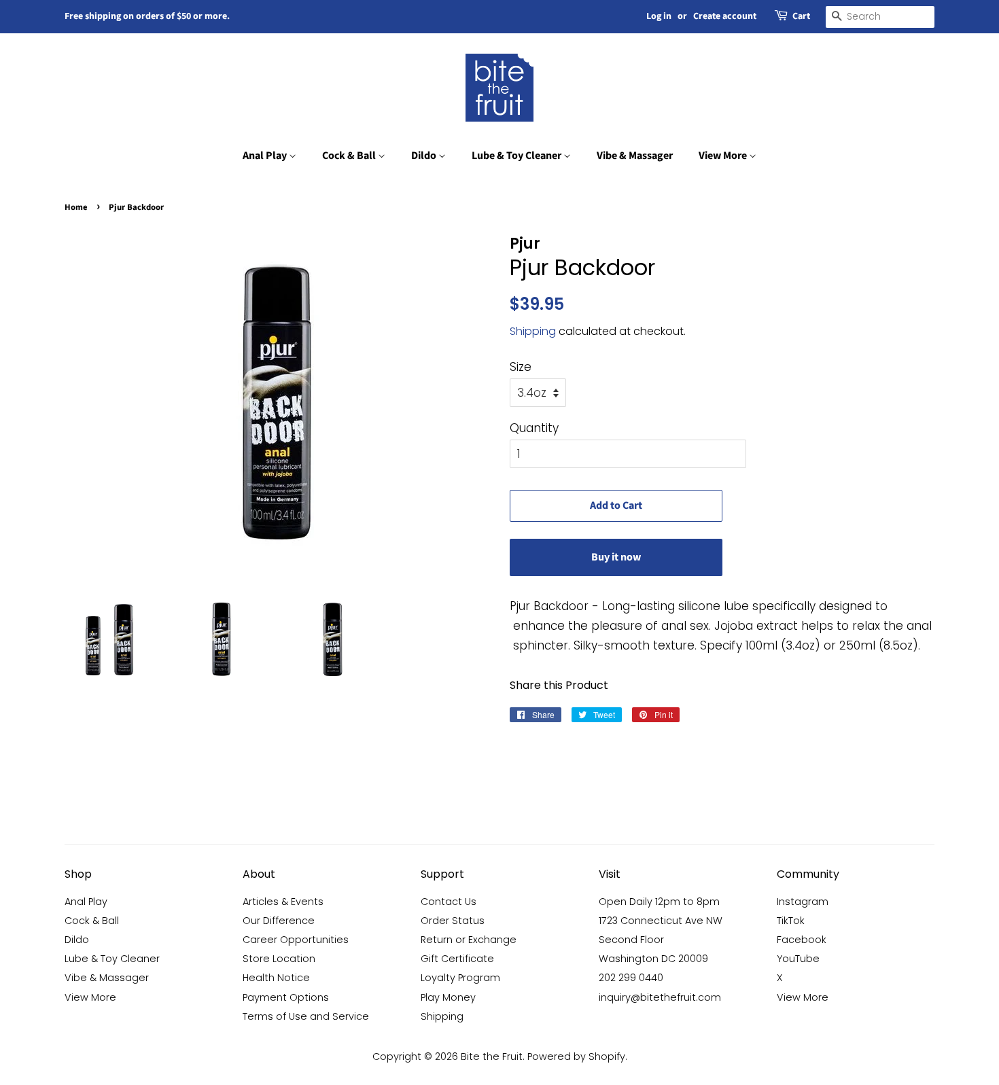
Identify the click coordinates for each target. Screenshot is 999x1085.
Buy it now (616, 557)
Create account (724, 16)
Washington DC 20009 (653, 958)
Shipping (533, 331)
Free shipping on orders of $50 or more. (147, 16)
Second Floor (631, 939)
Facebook (801, 939)
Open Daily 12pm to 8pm (659, 901)
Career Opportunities (296, 939)
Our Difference (279, 920)
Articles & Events (283, 901)
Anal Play (266, 155)
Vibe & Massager (635, 155)
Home (76, 207)
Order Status (453, 920)
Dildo (424, 155)
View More (724, 155)
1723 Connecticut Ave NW (660, 920)
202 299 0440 (631, 977)
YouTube (798, 958)
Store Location (279, 958)
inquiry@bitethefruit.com (660, 997)
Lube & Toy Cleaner (517, 155)
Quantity (534, 428)
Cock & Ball (350, 155)
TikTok (791, 920)
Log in (658, 16)
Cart (801, 16)
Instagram (802, 901)
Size (520, 367)
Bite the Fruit (492, 1056)
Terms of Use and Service (306, 1016)
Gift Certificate (457, 958)
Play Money (448, 997)
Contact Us (448, 901)
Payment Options (286, 997)
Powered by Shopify (576, 1056)
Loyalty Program (460, 977)
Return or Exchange (468, 939)
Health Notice (276, 977)
